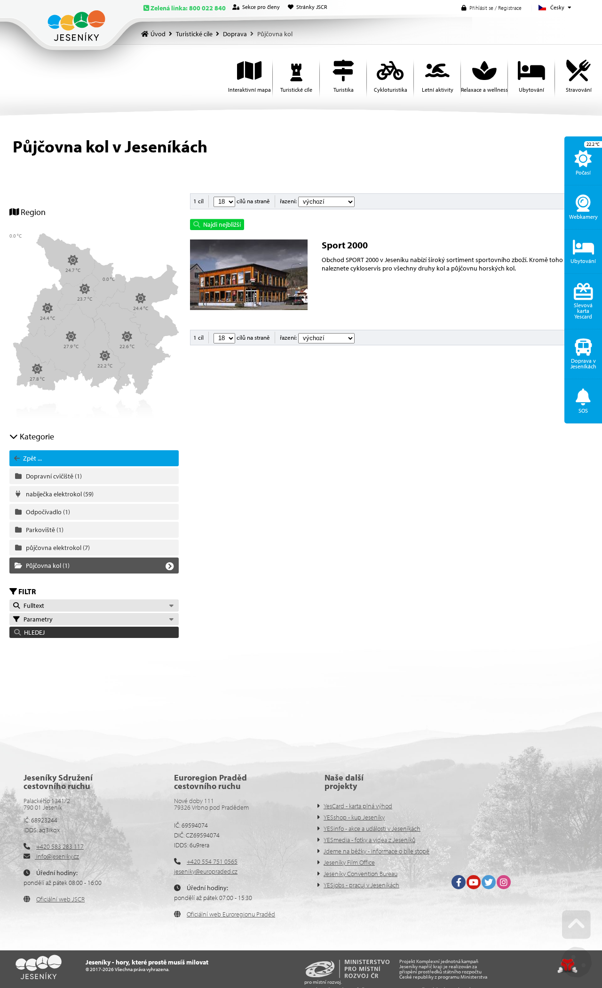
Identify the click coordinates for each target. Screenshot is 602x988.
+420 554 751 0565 (212, 861)
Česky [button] (557, 7)
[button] (491, 7)
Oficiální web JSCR (60, 899)
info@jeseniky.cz (57, 856)
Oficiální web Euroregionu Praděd (231, 914)
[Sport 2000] (249, 307)
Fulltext (32, 605)
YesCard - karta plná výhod (358, 806)
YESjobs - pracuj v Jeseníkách (361, 885)
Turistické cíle (194, 34)
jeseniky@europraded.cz (206, 871)
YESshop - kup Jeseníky (354, 817)
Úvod (76, 25)
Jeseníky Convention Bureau (360, 873)
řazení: (289, 201)
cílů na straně (252, 201)
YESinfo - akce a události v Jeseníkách (372, 828)
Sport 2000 (345, 245)
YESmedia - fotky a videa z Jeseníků (369, 840)
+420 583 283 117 (60, 846)
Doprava (235, 34)
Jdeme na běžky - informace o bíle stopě (376, 851)
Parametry (37, 619)
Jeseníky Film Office (349, 862)
